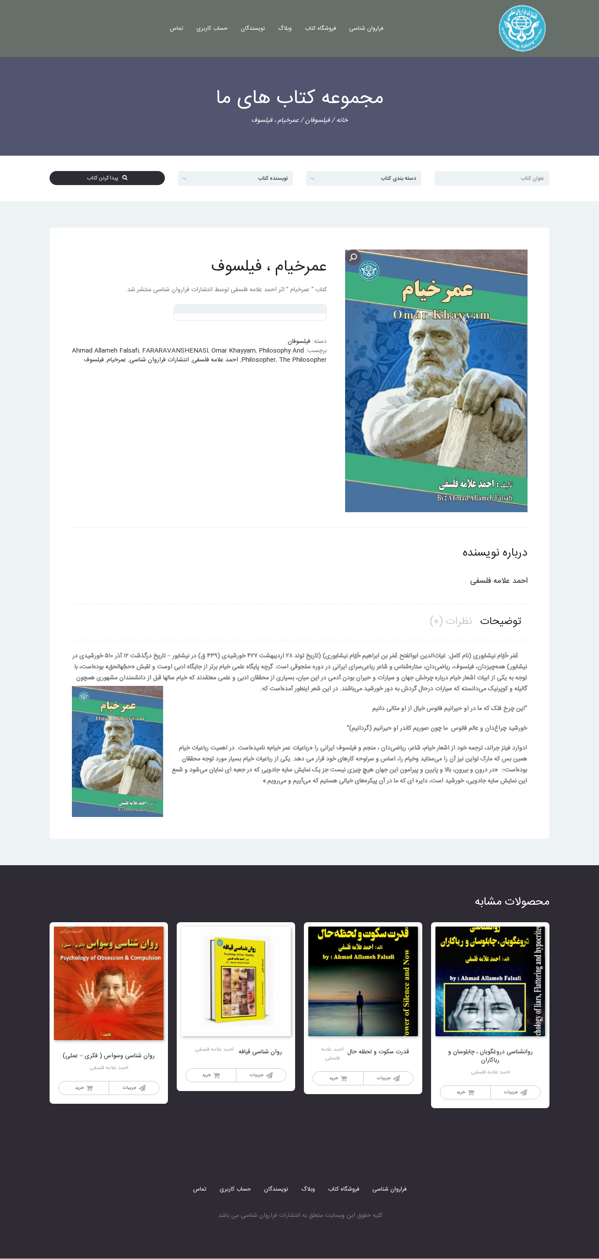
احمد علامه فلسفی (215, 360)
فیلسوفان (317, 120)
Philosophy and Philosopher (272, 355)
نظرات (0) (451, 622)
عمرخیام (116, 360)
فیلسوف (94, 360)
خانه (342, 120)
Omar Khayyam (233, 351)
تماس (176, 28)
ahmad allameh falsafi (105, 351)
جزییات (511, 1092)
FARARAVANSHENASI (175, 351)
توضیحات (500, 622)
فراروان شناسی (366, 28)
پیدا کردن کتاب (104, 178)
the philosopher (303, 360)
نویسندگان (253, 28)
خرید (460, 1092)
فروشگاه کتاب (320, 28)
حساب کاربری (212, 28)
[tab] (500, 622)
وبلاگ (285, 28)
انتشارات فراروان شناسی (159, 360)
